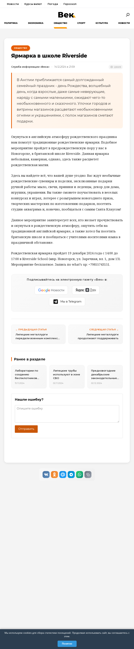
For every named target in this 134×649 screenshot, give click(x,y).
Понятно (67, 643)
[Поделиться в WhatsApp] (79, 474)
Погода (53, 4)
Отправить (26, 429)
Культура (102, 23)
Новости (13, 4)
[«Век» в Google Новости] (51, 290)
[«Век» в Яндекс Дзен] (85, 290)
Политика (11, 23)
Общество (60, 23)
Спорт (81, 23)
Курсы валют (33, 4)
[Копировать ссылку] (87, 474)
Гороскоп (70, 4)
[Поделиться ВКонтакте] (46, 474)
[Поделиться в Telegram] (71, 474)
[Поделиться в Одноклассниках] (54, 474)
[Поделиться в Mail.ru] (62, 474)
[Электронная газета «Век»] (67, 15)
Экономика (35, 23)
